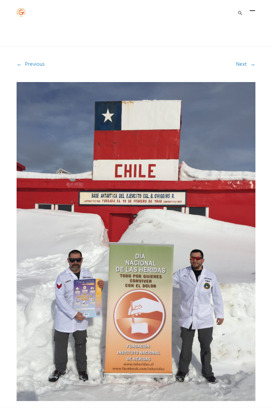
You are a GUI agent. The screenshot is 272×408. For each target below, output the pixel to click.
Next (241, 64)
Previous (34, 64)
